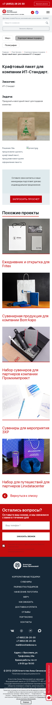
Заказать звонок (26, 536)
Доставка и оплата (26, 607)
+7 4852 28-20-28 (26, 641)
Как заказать (26, 602)
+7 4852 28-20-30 (26, 637)
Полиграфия (11, 45)
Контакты (26, 622)
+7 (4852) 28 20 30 (13, 3)
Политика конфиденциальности (26, 674)
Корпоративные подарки (30, 38)
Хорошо (26, 702)
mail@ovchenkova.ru (26, 645)
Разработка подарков (26, 587)
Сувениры (26, 582)
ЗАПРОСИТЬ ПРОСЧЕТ (26, 199)
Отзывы (26, 612)
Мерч (7, 38)
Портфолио (26, 617)
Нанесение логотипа (26, 592)
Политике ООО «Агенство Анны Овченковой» (31, 698)
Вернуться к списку (24, 496)
